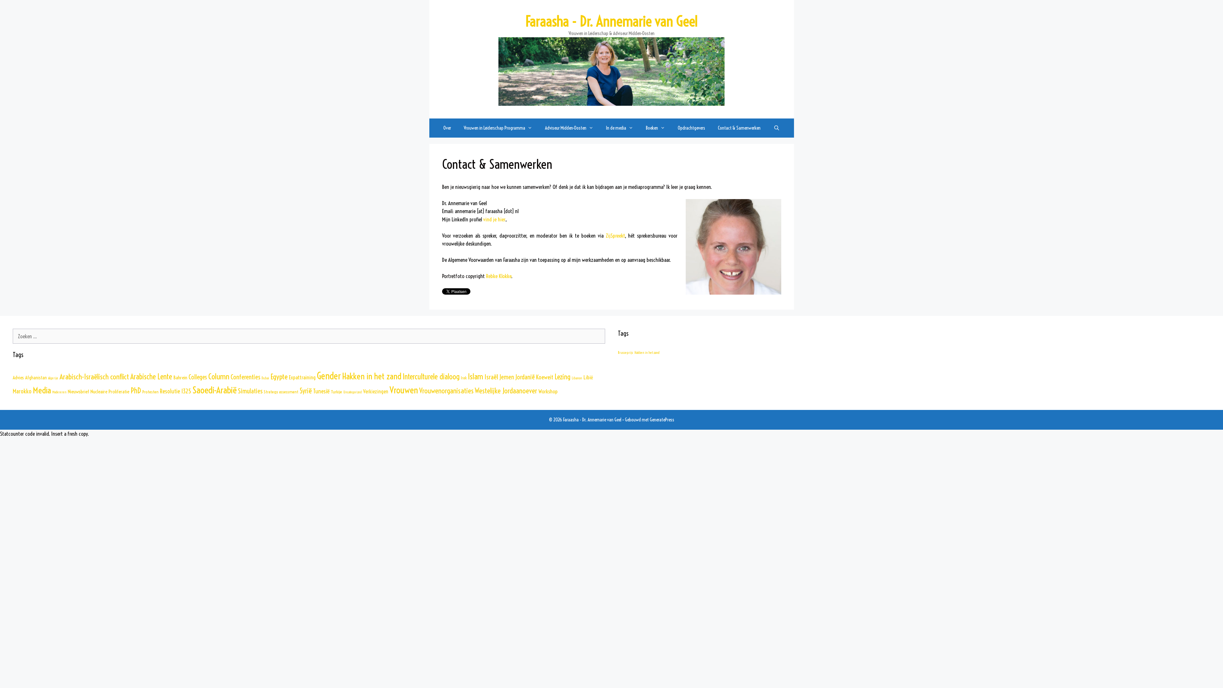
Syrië (306, 391)
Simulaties (250, 391)
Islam (475, 376)
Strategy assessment (281, 392)
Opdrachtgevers (691, 128)
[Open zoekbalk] (776, 128)
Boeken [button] (652, 128)
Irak (464, 378)
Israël (491, 377)
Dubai (265, 378)
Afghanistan (36, 378)
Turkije (336, 392)
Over (447, 128)
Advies (18, 378)
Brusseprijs (625, 352)
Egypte (279, 376)
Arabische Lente (151, 376)
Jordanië (525, 377)
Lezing (562, 376)
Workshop (548, 391)
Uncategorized (352, 392)
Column (218, 376)
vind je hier (494, 219)
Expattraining (302, 377)
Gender (329, 376)
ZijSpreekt (615, 235)
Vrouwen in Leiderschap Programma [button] (494, 128)
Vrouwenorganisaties (446, 390)
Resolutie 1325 (175, 391)
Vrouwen (404, 390)
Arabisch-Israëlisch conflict (94, 376)
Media (42, 390)
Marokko (22, 391)
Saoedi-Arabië (214, 390)
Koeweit (544, 377)
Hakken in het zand (371, 376)
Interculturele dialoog (431, 376)
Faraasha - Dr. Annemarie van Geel (611, 21)
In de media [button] (616, 128)
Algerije (53, 378)
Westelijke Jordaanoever (506, 390)
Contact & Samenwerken (739, 128)
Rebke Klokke (498, 276)
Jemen (506, 377)
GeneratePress (662, 420)
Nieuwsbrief (78, 391)
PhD (136, 390)
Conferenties (245, 377)
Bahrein (180, 377)
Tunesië (321, 391)
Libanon (577, 378)
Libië (588, 377)
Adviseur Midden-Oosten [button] (565, 128)
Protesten (150, 392)
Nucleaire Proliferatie (109, 391)
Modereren (59, 392)
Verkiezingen (375, 391)
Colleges (198, 377)
